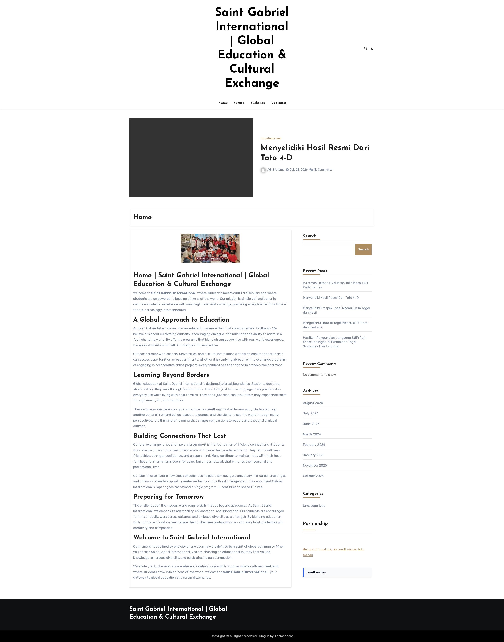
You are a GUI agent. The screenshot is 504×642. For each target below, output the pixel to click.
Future (239, 103)
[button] (369, 163)
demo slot (310, 549)
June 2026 (311, 424)
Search (310, 236)
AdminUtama (275, 169)
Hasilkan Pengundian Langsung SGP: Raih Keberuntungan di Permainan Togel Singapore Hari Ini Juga (335, 342)
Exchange (258, 103)
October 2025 (313, 476)
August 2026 (313, 403)
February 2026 (314, 445)
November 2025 (315, 465)
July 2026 (311, 413)
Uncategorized (271, 138)
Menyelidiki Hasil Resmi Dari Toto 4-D (331, 298)
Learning (278, 103)
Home (223, 103)
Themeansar (283, 636)
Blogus (264, 636)
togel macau (327, 549)
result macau (347, 549)
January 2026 (313, 455)
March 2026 (312, 434)
